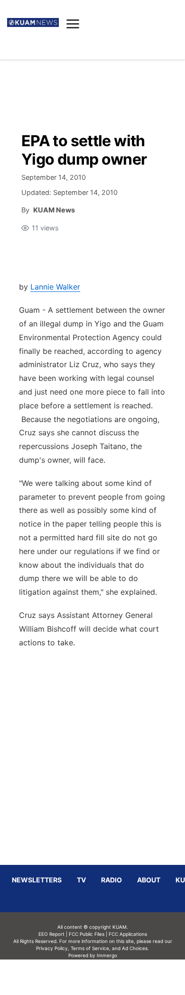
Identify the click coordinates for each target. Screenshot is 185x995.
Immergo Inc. (107, 977)
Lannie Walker (55, 286)
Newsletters (37, 880)
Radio (111, 880)
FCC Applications (128, 934)
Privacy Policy (52, 948)
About (148, 880)
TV (81, 880)
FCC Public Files (86, 934)
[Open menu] (72, 24)
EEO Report (51, 934)
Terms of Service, (91, 948)
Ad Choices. (135, 948)
